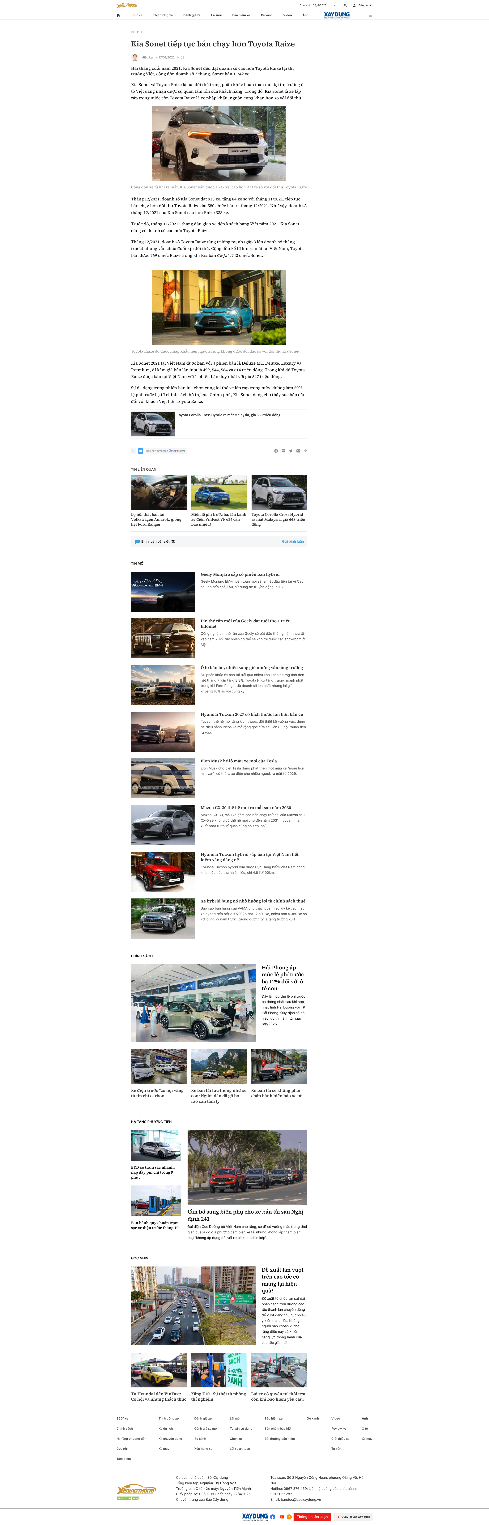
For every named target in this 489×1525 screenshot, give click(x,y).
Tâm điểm (124, 1459)
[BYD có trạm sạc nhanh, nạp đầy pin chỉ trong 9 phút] (156, 1145)
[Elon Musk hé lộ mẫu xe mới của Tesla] (163, 778)
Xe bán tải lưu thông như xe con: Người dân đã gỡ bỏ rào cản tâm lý (218, 1096)
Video (287, 15)
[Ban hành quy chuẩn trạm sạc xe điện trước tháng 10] (156, 1201)
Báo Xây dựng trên (157, 450)
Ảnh (305, 15)
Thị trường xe (163, 15)
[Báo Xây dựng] (337, 15)
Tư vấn (336, 1448)
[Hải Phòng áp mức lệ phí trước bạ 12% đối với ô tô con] (193, 1003)
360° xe (136, 15)
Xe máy (164, 1448)
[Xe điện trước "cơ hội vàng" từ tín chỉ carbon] (159, 1066)
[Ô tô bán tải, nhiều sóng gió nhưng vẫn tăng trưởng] (163, 685)
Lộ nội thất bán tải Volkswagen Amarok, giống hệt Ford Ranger (156, 519)
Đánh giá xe (192, 15)
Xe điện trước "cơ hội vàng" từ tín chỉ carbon (158, 1093)
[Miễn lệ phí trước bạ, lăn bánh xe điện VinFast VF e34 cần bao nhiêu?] (219, 492)
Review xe (338, 1428)
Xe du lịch (166, 1428)
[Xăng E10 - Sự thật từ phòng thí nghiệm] (219, 1370)
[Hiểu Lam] (135, 57)
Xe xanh (267, 15)
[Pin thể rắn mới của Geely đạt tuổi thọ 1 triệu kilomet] (163, 638)
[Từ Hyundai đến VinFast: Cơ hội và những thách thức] (159, 1370)
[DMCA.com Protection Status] (128, 1498)
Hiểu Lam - (150, 57)
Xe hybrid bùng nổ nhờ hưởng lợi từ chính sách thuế (253, 901)
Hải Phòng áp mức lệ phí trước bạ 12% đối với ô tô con (283, 978)
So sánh (200, 1439)
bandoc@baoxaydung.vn (301, 1500)
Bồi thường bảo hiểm (280, 1439)
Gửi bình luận (293, 542)
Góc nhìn (139, 1258)
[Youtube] (282, 1517)
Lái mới (216, 15)
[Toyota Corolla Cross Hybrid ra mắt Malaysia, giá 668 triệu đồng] (153, 424)
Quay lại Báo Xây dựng (356, 1517)
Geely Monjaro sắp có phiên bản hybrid (240, 574)
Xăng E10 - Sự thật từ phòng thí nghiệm (218, 1396)
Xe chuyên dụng (170, 1439)
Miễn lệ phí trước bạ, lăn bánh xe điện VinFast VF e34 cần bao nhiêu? (218, 519)
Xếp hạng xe (203, 1448)
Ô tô (365, 1428)
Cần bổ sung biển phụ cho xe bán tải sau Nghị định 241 (246, 1215)
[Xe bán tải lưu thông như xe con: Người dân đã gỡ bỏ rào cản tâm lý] (219, 1066)
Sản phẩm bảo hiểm (279, 1428)
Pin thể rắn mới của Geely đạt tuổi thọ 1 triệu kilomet (246, 623)
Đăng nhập (365, 5)
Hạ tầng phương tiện (151, 1122)
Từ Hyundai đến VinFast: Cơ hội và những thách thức (158, 1396)
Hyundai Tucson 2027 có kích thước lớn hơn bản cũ (252, 714)
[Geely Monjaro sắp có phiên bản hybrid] (163, 592)
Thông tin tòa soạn (312, 1517)
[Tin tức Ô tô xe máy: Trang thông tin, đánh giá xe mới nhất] (127, 5)
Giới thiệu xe (340, 1439)
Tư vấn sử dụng (241, 1428)
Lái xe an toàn (240, 1448)
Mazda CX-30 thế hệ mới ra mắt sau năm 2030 (246, 808)
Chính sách (142, 956)
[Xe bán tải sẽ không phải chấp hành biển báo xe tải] (279, 1066)
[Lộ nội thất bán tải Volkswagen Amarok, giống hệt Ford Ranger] (159, 492)
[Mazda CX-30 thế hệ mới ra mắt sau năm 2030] (163, 825)
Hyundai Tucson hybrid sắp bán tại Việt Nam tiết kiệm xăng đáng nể (250, 857)
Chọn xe (236, 1439)
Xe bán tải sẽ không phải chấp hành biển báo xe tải (277, 1093)
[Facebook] (273, 1517)
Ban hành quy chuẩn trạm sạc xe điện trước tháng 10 (155, 1225)
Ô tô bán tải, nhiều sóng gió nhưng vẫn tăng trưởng (252, 667)
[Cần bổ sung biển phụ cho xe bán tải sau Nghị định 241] (247, 1167)
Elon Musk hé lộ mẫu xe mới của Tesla (239, 761)
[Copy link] (305, 451)
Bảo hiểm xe (241, 15)
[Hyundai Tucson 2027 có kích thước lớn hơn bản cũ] (163, 732)
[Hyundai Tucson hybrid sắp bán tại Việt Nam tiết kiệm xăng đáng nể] (163, 872)
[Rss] (289, 1517)
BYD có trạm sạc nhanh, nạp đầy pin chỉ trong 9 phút (153, 1172)
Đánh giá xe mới (206, 1428)
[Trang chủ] (118, 15)
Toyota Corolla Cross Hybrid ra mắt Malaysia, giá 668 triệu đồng (228, 415)
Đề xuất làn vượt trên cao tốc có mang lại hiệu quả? (283, 1280)
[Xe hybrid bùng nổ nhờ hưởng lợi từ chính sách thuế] (163, 918)
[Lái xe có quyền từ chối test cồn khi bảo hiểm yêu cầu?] (279, 1370)
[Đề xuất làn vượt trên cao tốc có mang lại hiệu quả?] (193, 1305)
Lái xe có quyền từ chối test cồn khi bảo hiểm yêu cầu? (278, 1396)
